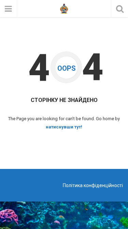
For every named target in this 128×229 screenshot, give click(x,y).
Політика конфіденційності (93, 185)
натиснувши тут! (64, 126)
